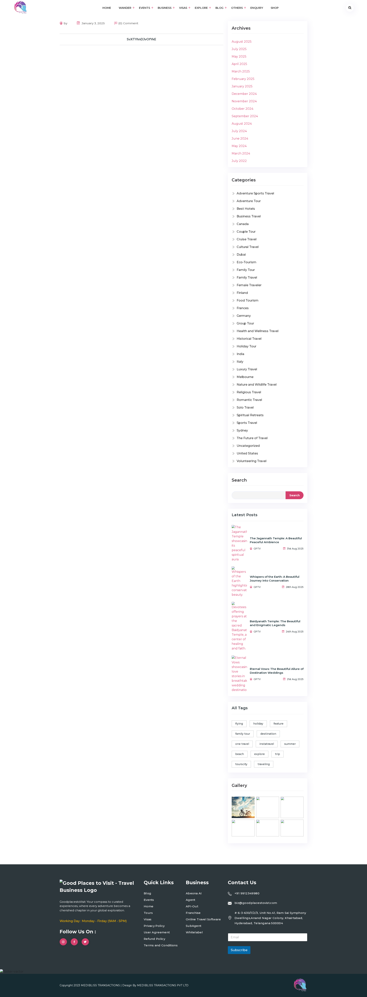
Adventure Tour (249, 201)
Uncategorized (248, 446)
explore (259, 754)
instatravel (266, 744)
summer (290, 744)
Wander (125, 8)
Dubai (241, 254)
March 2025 (241, 71)
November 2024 (244, 101)
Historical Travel (249, 338)
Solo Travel (245, 407)
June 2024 (240, 138)
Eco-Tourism (246, 262)
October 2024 (242, 109)
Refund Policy (154, 939)
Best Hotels (246, 208)
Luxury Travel (247, 369)
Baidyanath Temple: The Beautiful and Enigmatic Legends (275, 623)
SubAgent (193, 926)
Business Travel (249, 216)
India (240, 354)
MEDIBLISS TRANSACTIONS (101, 985)
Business (164, 8)
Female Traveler (249, 285)
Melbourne (245, 377)
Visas (183, 8)
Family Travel (247, 277)
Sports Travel (247, 423)
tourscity (241, 764)
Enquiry (256, 8)
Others (237, 8)
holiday (258, 723)
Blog (219, 8)
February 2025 (243, 79)
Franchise (193, 913)
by (65, 23)
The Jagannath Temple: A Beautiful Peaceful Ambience (276, 540)
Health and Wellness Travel (257, 331)
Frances (243, 308)
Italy (240, 361)
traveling (264, 764)
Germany (244, 316)
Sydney (242, 430)
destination (268, 733)
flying (239, 723)
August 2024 (242, 123)
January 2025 (242, 86)
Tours (148, 913)
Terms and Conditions (161, 945)
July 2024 (239, 131)
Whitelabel (194, 932)
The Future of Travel (252, 438)
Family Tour (246, 270)
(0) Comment (128, 23)
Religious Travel (249, 392)
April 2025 (239, 64)
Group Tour (245, 323)
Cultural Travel (248, 247)
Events (144, 8)
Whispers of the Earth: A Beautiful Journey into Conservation (274, 578)
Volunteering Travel (251, 461)
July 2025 (239, 49)
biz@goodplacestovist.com (256, 903)
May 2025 (239, 56)
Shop (275, 8)
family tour (242, 733)
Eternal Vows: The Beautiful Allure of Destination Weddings (277, 670)
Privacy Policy (154, 926)
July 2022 (239, 161)
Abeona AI (194, 893)
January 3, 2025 (93, 23)
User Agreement (157, 932)
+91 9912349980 (247, 893)
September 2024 (245, 116)
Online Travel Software (203, 919)
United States (247, 453)
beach (239, 754)
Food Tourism (247, 300)
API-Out (192, 906)
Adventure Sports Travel (255, 193)
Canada (243, 224)
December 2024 (244, 94)
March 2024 (241, 153)
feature (278, 723)
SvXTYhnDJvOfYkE (141, 39)
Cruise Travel (247, 239)
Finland (242, 293)
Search (239, 480)
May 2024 (239, 146)
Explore (201, 8)
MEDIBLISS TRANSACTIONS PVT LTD (162, 985)
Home (106, 8)
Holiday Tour (246, 346)
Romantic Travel (249, 400)
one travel (242, 744)
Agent (190, 900)
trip (277, 754)
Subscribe (239, 950)
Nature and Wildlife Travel (257, 384)
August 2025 (242, 41)
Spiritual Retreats (250, 415)
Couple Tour (246, 231)
